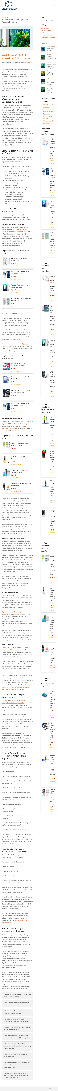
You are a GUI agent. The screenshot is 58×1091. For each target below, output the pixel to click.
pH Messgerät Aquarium (47, 35)
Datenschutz (52, 1088)
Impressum (44, 1088)
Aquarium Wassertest (46, 30)
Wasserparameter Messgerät (48, 37)
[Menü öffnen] (54, 5)
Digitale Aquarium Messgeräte (48, 33)
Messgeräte (5, 17)
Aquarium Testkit (45, 28)
